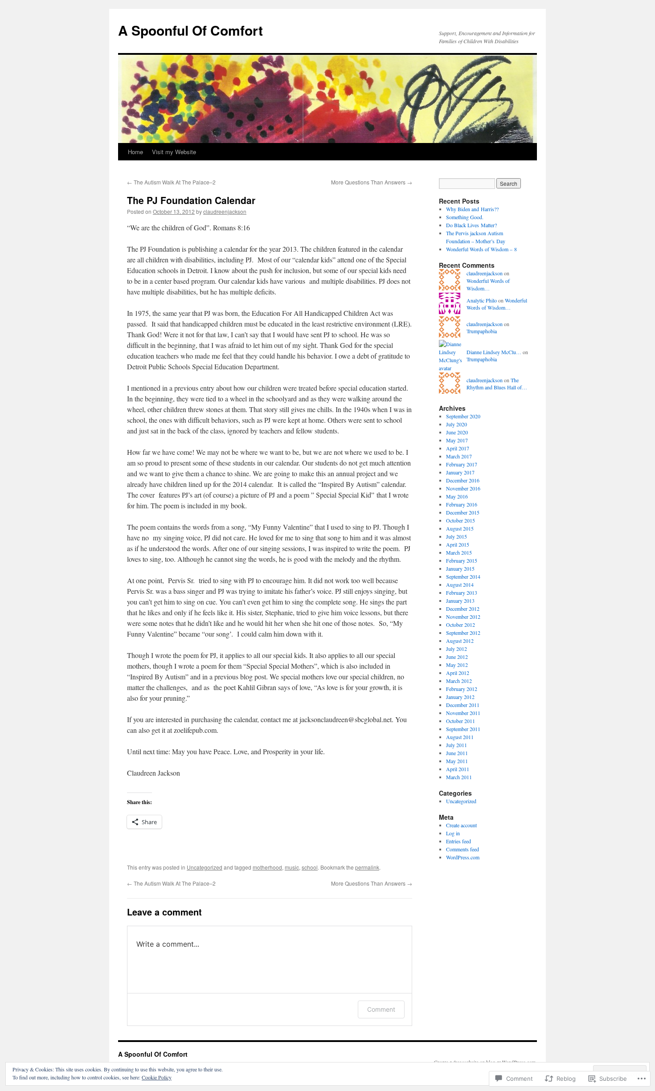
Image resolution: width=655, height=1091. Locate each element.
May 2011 (457, 760)
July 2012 (456, 648)
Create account (461, 825)
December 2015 (462, 512)
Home (135, 151)
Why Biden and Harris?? (472, 208)
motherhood (267, 867)
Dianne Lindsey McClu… (494, 351)
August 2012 (460, 640)
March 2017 (459, 456)
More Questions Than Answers (371, 182)
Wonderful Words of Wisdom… (488, 284)
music (292, 867)
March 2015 (459, 552)
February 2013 (461, 592)
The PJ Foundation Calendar (191, 200)
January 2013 (460, 600)
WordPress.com (462, 857)
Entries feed (458, 841)
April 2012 (457, 672)
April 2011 (457, 768)
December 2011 (462, 704)
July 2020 (456, 424)
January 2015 (460, 568)
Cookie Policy (157, 1077)
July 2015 (456, 536)
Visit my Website (174, 151)
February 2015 (461, 560)
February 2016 (461, 504)
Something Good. (464, 217)
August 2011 (460, 736)
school (310, 867)
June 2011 (457, 752)
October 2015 (460, 520)
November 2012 (463, 616)
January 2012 (460, 696)
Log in (453, 833)
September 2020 (463, 416)
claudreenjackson (224, 211)
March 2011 (459, 776)
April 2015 (457, 544)
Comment (381, 1009)
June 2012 (457, 656)
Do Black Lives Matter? (471, 225)
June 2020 (457, 432)
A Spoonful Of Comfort (190, 30)
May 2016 (457, 496)
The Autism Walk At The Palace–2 (171, 182)
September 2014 (463, 576)
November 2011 (463, 712)
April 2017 (457, 448)
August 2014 (460, 584)
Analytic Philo (482, 300)
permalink (367, 867)
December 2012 (462, 608)
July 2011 (456, 744)
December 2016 (462, 480)
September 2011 (463, 728)
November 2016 (463, 488)
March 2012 (459, 680)
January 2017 (460, 472)
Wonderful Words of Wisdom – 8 (481, 249)
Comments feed (462, 849)
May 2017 (457, 440)
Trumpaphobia (482, 331)
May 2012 (457, 664)
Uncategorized (204, 867)
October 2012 (460, 624)
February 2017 (461, 464)
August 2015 (460, 528)
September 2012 (463, 632)
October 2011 (460, 720)
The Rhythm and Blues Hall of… (497, 383)
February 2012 (461, 688)
